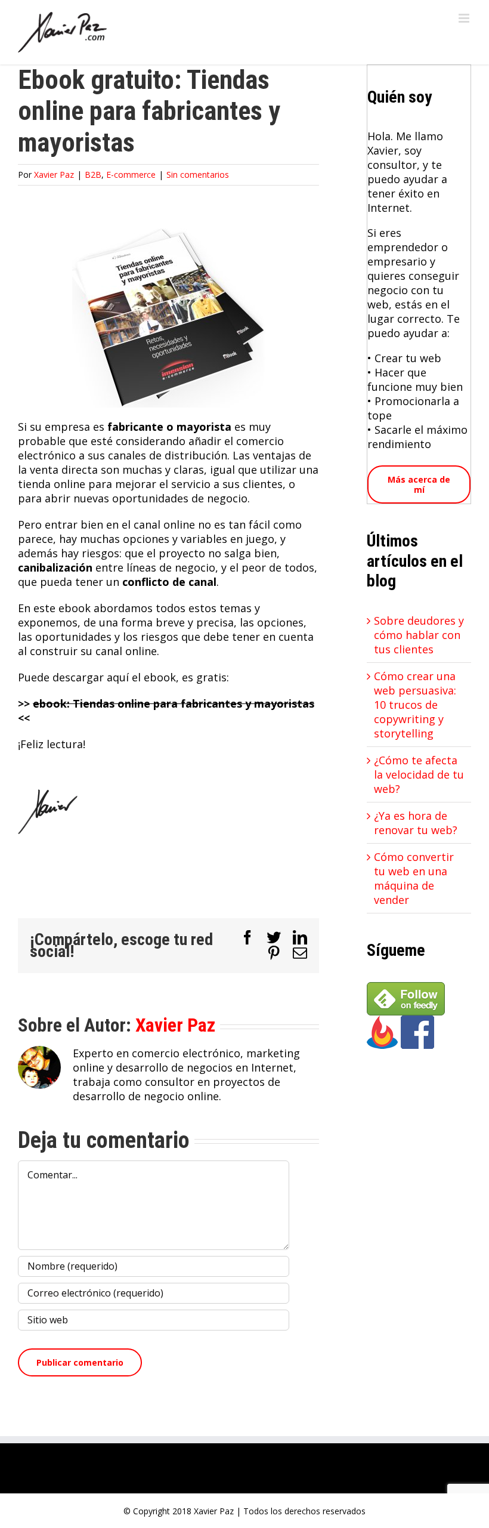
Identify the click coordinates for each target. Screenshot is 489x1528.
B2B (93, 174)
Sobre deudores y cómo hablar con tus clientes (419, 634)
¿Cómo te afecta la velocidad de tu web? (419, 774)
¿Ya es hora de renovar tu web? (415, 822)
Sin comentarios (197, 174)
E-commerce (131, 174)
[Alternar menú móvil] (465, 18)
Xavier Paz (54, 174)
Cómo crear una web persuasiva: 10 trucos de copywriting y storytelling (415, 704)
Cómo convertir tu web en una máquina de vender (414, 878)
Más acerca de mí (419, 484)
